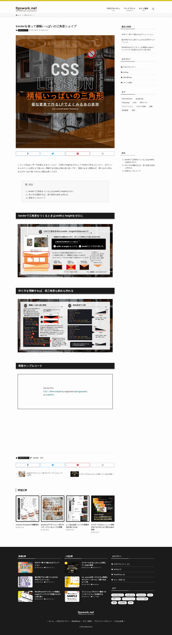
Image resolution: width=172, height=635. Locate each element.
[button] (153, 9)
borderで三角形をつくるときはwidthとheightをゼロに (51, 191)
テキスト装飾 (141, 106)
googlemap (139, 99)
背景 (41, 458)
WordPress (127, 77)
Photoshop (125, 102)
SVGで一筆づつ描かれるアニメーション (137, 34)
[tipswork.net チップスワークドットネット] (26, 9)
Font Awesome (127, 99)
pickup (125, 72)
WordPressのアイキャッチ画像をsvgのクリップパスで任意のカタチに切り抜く (138, 48)
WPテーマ (143, 102)
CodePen (50, 395)
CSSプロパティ (22, 30)
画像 (150, 106)
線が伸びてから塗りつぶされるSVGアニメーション (138, 41)
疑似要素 (35, 458)
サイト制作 (127, 83)
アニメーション (127, 106)
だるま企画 (119, 621)
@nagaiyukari (81, 392)
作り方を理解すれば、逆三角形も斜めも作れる (48, 195)
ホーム (51, 621)
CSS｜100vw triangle (52, 392)
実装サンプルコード (37, 198)
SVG (134, 102)
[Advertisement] (65, 433)
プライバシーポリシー (103, 621)
